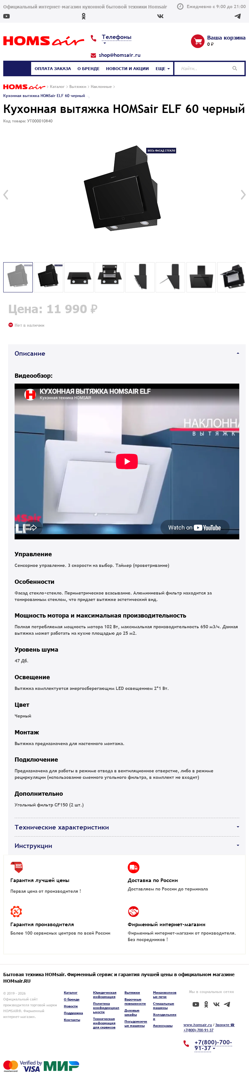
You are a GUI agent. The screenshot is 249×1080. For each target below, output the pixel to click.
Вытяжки (132, 992)
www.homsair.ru (198, 1024)
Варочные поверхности (135, 1001)
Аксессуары (162, 1025)
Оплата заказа (53, 68)
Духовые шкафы (131, 1012)
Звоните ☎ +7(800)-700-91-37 (209, 1027)
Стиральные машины (163, 1005)
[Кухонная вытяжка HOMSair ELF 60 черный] (124, 194)
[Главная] (24, 87)
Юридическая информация (104, 994)
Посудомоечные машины (135, 1023)
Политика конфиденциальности (106, 1007)
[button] (5, 195)
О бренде (88, 68)
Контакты (72, 1020)
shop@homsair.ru (119, 54)
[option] (124, 194)
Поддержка (73, 1013)
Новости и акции (127, 68)
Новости (71, 1006)
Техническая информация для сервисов (104, 1023)
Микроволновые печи (164, 994)
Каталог (18, 68)
